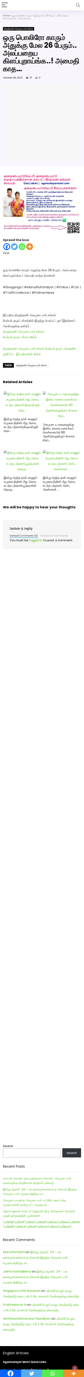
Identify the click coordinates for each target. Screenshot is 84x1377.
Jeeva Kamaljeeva (17, 1271)
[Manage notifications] (75, 1368)
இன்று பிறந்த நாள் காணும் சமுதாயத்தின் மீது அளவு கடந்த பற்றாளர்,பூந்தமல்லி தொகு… (20, 484)
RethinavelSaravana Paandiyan (27, 1318)
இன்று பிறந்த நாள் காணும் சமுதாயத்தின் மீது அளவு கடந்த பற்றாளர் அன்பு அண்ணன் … (59, 484)
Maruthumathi (14, 1252)
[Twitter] (14, 246)
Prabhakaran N (14, 1304)
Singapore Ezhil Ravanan (21, 1291)
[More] (29, 246)
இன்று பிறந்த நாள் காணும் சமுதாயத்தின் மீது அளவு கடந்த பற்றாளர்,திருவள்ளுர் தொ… (21, 425)
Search (8, 1146)
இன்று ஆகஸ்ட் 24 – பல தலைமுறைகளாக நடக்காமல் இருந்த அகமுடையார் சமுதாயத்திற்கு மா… (35, 1257)
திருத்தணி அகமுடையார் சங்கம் (18, 28)
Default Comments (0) (24, 535)
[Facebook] (6, 246)
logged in (36, 540)
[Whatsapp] (22, 246)
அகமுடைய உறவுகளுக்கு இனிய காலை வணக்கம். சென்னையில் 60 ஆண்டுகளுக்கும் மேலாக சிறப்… (59, 432)
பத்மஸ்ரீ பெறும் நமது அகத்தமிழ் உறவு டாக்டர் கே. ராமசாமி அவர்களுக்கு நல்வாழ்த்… (39, 1324)
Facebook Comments (54, 535)
